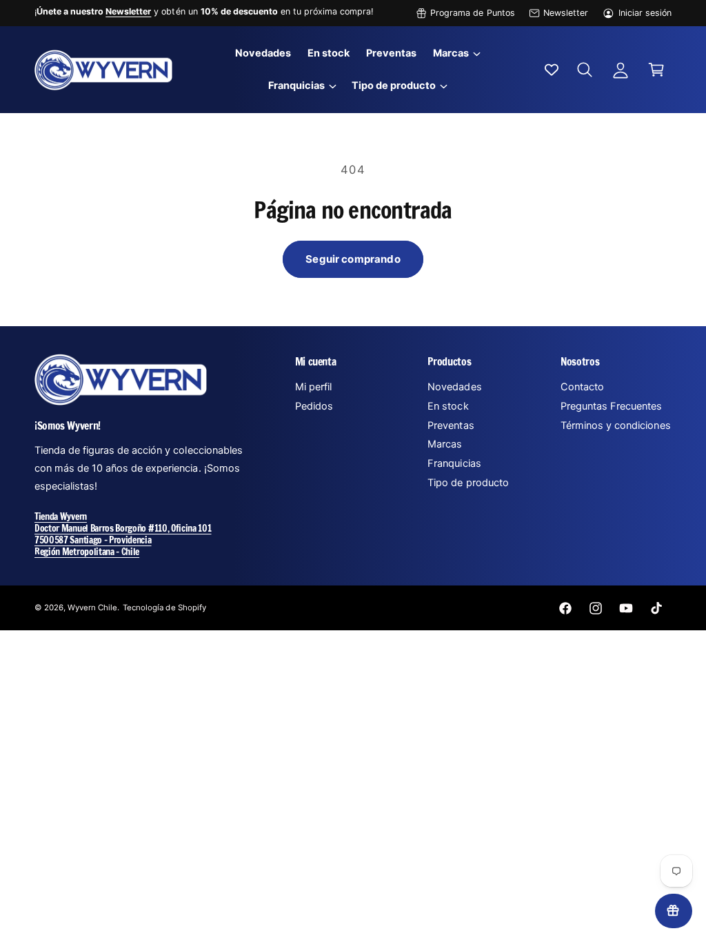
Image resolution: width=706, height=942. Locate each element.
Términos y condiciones (615, 425)
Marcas (444, 444)
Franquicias (454, 463)
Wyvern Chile (92, 607)
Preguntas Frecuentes (611, 406)
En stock (447, 406)
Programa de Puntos (472, 13)
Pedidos (314, 406)
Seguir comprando (352, 258)
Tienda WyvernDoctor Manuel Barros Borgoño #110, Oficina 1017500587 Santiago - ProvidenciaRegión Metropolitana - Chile (123, 534)
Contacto (582, 387)
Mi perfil (313, 387)
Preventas (450, 425)
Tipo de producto (467, 483)
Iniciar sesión (645, 13)
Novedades (454, 387)
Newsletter (565, 13)
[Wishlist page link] (551, 70)
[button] (456, 53)
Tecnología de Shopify (164, 607)
